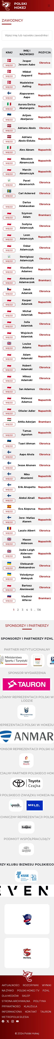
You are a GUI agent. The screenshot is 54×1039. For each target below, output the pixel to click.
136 (39, 609)
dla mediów (10, 995)
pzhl (46, 990)
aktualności (11, 985)
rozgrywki (31, 985)
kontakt (31, 1011)
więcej (9, 65)
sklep (26, 995)
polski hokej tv (28, 990)
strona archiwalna (16, 1001)
